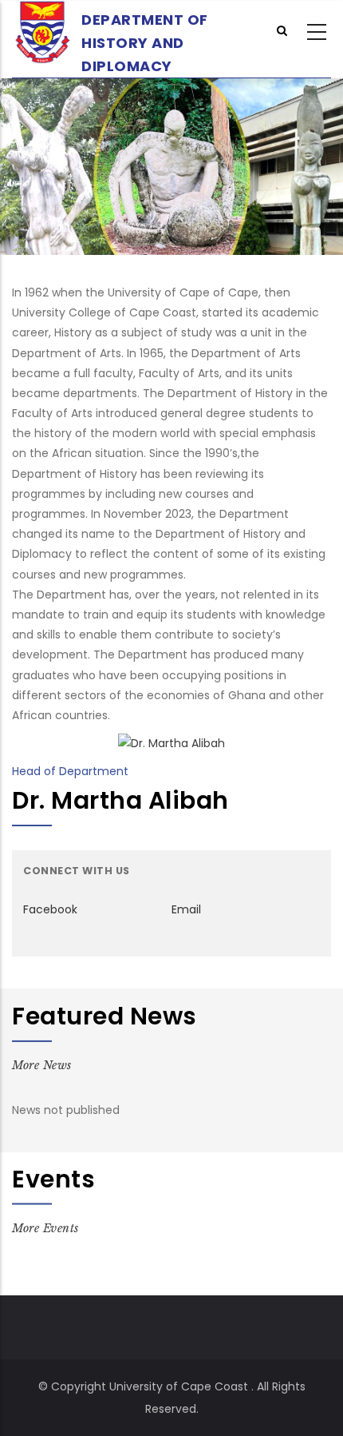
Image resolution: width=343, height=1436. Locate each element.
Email (186, 909)
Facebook (50, 909)
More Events (45, 1228)
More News (42, 1064)
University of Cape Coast (178, 1386)
